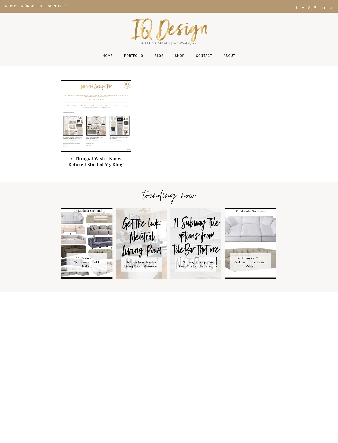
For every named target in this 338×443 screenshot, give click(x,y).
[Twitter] (303, 2)
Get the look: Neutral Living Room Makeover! (141, 264)
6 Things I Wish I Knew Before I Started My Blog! (96, 161)
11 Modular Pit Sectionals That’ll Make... (87, 262)
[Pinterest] (309, 2)
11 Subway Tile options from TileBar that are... (196, 264)
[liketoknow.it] (320, 2)
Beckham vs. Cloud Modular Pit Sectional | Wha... (250, 262)
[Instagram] (315, 2)
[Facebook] (297, 2)
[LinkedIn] (324, 2)
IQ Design (169, 31)
